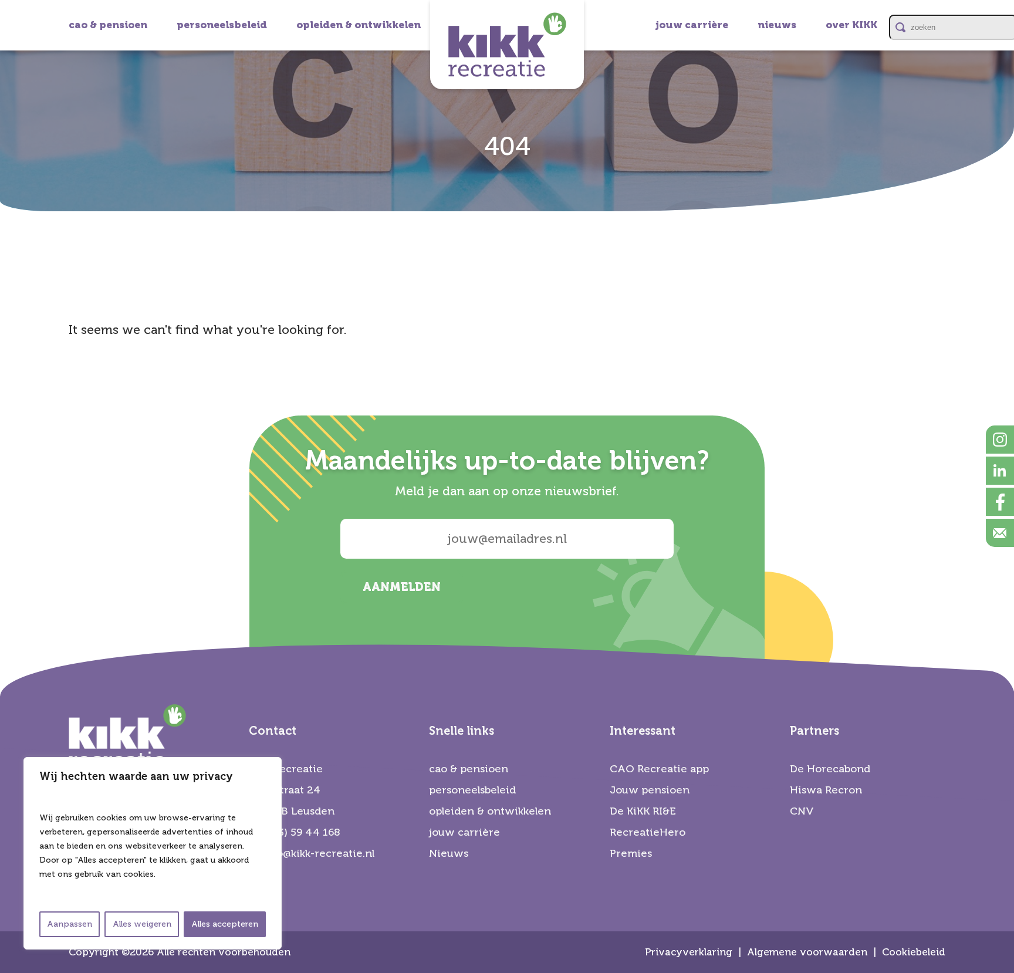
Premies (631, 853)
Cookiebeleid (913, 952)
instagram (1000, 439)
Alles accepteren (224, 924)
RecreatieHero (647, 832)
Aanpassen (69, 924)
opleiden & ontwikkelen (358, 25)
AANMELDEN (402, 587)
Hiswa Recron (826, 790)
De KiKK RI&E (643, 811)
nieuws (777, 25)
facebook (1000, 502)
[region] (152, 853)
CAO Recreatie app (659, 769)
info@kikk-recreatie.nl (318, 853)
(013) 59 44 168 (301, 832)
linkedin (1000, 471)
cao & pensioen (108, 25)
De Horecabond (830, 769)
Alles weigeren (142, 924)
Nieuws (448, 853)
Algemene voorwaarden (807, 952)
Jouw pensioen (649, 790)
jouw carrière (691, 25)
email (1000, 533)
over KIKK (851, 25)
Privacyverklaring (688, 952)
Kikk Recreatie (507, 44)
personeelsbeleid (222, 25)
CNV (802, 811)
